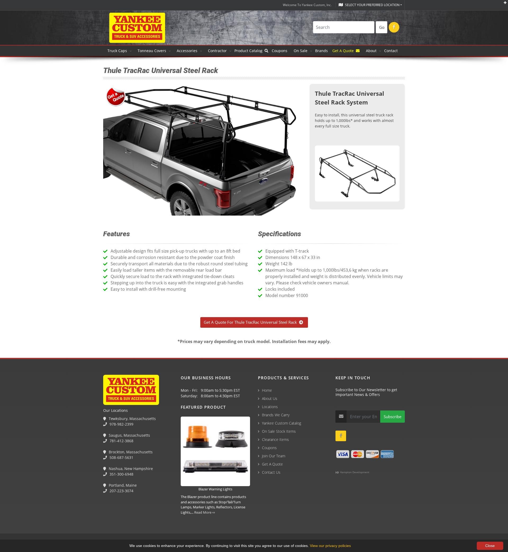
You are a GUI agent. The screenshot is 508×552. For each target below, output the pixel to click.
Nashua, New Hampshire (130, 468)
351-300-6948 (120, 474)
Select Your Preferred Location (372, 5)
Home (267, 390)
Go (381, 27)
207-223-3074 (120, 490)
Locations (270, 406)
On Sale (300, 50)
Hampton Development (354, 472)
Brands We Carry (275, 414)
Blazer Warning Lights (215, 489)
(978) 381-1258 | (16, 523)
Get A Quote (344, 50)
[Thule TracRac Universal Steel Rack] (357, 174)
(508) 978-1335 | (83, 523)
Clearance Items (275, 439)
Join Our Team (273, 455)
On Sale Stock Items (279, 431)
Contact (391, 50)
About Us (269, 398)
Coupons (279, 50)
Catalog (249, 50)
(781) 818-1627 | (50, 523)
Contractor (217, 50)
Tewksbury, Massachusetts (132, 418)
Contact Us (271, 472)
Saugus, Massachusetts (129, 435)
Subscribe (392, 416)
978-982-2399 (120, 424)
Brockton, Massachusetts (130, 451)
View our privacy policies (330, 546)
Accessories (187, 50)
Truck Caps (117, 50)
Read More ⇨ (204, 512)
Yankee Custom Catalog (281, 423)
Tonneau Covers (152, 50)
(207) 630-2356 (147, 523)
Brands (322, 50)
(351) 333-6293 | (116, 523)
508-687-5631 (120, 457)
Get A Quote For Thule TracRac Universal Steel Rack (251, 322)
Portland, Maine (122, 485)
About (371, 50)
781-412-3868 (120, 440)
